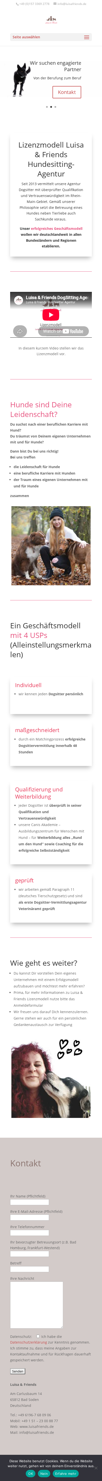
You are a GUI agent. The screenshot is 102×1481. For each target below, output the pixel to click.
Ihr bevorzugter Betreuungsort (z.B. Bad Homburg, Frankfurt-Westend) (43, 1245)
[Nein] (95, 1467)
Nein (44, 1474)
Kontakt (67, 92)
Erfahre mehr (65, 1474)
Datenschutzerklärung (28, 1342)
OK (30, 1474)
